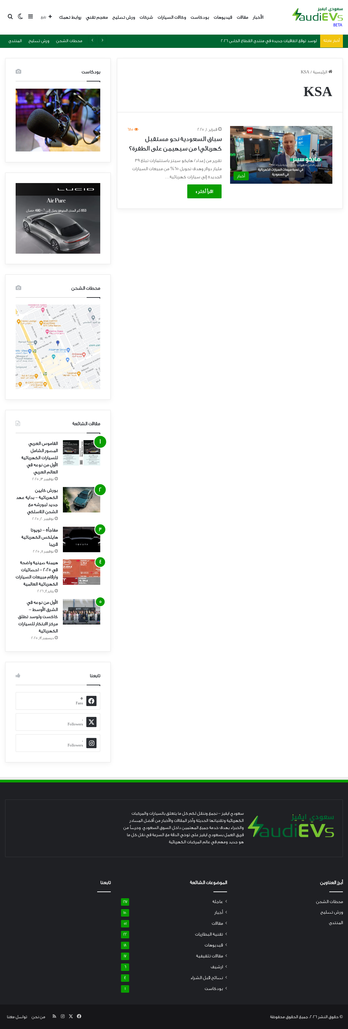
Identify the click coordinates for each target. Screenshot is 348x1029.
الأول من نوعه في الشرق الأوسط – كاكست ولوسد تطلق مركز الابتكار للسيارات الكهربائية (38, 616)
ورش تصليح (123, 17)
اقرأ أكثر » (204, 191)
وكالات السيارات (172, 17)
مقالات (242, 17)
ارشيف (217, 966)
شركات (146, 17)
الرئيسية (320, 72)
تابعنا (105, 882)
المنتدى (15, 40)
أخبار (218, 912)
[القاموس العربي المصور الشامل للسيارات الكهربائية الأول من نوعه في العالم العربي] (81, 453)
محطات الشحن (69, 40)
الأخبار (258, 17)
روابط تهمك (70, 17)
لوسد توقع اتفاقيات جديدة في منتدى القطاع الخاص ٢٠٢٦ (269, 40)
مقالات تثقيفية (209, 956)
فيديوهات (223, 17)
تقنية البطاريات (209, 934)
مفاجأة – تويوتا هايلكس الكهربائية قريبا (39, 537)
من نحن (38, 1016)
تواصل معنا (17, 1016)
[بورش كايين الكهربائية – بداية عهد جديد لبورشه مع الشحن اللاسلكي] (81, 499)
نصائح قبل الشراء (206, 977)
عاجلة (217, 901)
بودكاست (200, 17)
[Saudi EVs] (317, 17)
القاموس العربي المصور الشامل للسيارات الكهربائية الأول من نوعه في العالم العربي (39, 457)
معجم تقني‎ (97, 17)
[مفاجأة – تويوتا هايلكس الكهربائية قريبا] (81, 539)
